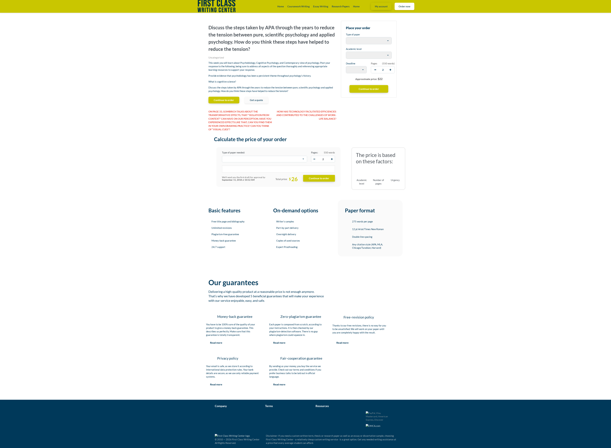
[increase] (390, 69)
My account (381, 6)
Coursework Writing (298, 6)
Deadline (350, 63)
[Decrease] (314, 159)
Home (280, 6)
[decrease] (375, 69)
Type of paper (353, 34)
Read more (216, 342)
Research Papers (341, 6)
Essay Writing (320, 6)
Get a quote (256, 99)
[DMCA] (373, 425)
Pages (374, 63)
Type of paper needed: (233, 152)
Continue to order (224, 99)
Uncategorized (216, 57)
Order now (404, 6)
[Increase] (332, 159)
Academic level (354, 48)
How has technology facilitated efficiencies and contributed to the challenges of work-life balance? (306, 115)
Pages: (314, 152)
